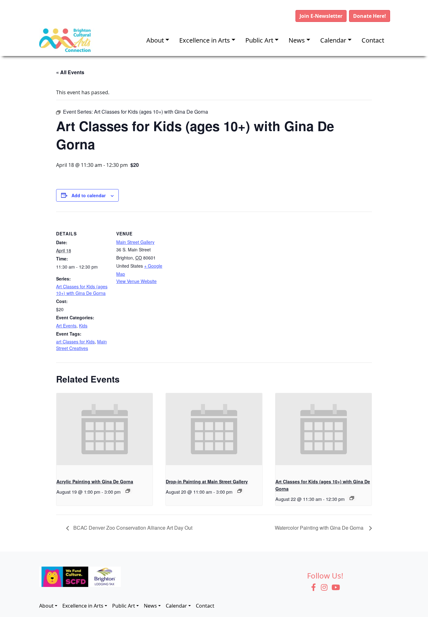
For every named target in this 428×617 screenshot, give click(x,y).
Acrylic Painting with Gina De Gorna (94, 481)
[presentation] (104, 429)
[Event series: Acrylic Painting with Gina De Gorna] (128, 491)
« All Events (70, 72)
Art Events (66, 325)
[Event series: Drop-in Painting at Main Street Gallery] (239, 491)
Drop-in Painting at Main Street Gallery (207, 481)
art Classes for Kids (75, 341)
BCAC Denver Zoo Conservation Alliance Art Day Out (132, 527)
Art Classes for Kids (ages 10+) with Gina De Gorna (81, 289)
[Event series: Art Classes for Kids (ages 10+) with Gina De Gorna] (352, 498)
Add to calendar (88, 195)
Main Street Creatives (81, 344)
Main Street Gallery (135, 242)
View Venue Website (136, 281)
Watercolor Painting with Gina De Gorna (320, 527)
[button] (321, 16)
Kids (83, 325)
